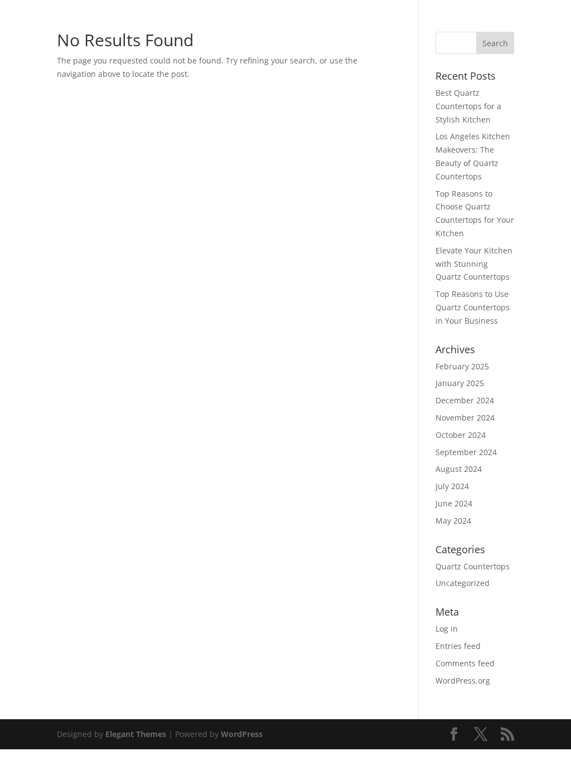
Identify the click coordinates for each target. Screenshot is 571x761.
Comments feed (465, 663)
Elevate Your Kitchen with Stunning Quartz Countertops (473, 263)
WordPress (242, 734)
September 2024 (466, 452)
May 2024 (453, 520)
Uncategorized (462, 583)
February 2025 (462, 366)
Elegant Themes (135, 734)
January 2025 (459, 383)
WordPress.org (462, 680)
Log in (446, 628)
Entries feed (458, 646)
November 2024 (465, 417)
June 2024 (453, 503)
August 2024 (458, 469)
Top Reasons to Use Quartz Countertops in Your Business (472, 307)
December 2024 (464, 400)
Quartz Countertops (472, 566)
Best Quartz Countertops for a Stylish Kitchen (468, 106)
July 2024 (452, 486)
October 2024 (460, 435)
